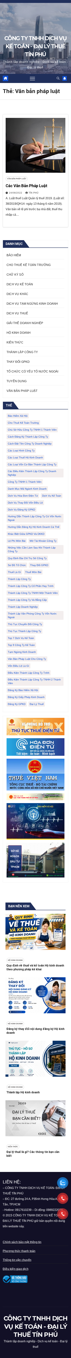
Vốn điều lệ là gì (18, 665)
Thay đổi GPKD (39, 565)
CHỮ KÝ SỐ (15, 274)
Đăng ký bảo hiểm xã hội (23, 690)
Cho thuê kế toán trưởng (23, 422)
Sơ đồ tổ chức (17, 565)
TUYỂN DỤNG (17, 381)
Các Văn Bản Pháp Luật (26, 186)
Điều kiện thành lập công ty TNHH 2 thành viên (34, 681)
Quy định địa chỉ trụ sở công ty (27, 558)
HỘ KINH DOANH (19, 332)
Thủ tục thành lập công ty (24, 631)
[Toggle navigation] (32, 78)
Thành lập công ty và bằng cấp (27, 599)
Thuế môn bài (33, 572)
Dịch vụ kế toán (51, 495)
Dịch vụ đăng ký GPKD (21, 509)
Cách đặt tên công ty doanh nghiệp (30, 443)
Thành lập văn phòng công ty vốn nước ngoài (32, 615)
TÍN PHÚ (34, 193)
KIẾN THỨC (15, 342)
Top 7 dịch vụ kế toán (21, 638)
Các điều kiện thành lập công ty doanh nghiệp (32, 473)
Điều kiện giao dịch (15, 1268)
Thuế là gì (14, 572)
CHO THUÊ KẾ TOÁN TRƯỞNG (29, 264)
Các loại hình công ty (21, 450)
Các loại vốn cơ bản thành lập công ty (32, 464)
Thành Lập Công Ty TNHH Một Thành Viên (33, 592)
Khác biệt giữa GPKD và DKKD (26, 533)
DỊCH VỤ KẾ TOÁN (20, 284)
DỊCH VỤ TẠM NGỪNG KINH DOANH (32, 303)
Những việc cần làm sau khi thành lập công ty (32, 549)
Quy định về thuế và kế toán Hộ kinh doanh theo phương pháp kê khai (35, 967)
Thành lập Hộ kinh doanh (23, 1092)
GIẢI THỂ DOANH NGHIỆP (25, 323)
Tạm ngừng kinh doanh (22, 651)
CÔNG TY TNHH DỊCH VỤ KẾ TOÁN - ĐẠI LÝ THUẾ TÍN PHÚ (35, 46)
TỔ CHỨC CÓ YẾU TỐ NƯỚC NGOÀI (32, 371)
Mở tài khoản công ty (43, 540)
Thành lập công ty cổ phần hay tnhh (31, 586)
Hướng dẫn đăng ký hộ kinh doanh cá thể (33, 526)
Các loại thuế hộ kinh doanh (25, 457)
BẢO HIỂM (14, 255)
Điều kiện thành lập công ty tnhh (28, 672)
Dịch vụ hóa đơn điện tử (23, 495)
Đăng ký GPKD (16, 704)
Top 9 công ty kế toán (21, 645)
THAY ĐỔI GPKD (18, 361)
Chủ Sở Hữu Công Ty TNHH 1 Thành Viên (32, 429)
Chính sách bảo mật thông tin (22, 1242)
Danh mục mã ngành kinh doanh (27, 488)
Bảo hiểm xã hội (17, 415)
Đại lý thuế (37, 704)
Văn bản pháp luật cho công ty (27, 658)
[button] (58, 78)
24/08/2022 (16, 193)
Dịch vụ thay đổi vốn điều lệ (25, 502)
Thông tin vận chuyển (17, 1259)
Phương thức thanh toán (19, 1251)
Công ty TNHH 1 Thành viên (25, 481)
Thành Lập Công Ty (19, 579)
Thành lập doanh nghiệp (23, 606)
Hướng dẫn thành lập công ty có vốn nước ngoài (34, 518)
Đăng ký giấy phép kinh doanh (26, 697)
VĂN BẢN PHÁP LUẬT (16, 179)
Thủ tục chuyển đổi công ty (25, 624)
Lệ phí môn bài (16, 540)
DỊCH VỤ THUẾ (17, 313)
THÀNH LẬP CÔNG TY (22, 352)
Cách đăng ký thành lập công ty (28, 436)
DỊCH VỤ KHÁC (17, 294)
